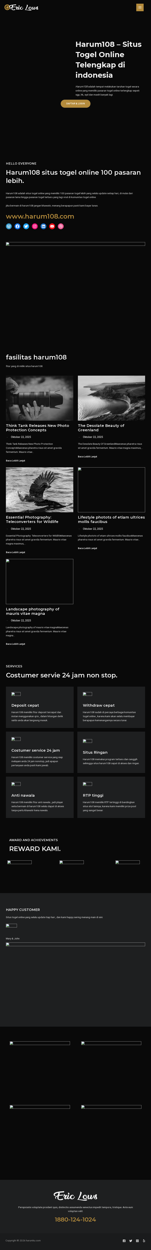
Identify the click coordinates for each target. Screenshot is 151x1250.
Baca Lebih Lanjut (15, 461)
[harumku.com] (21, 7)
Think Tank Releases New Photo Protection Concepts (37, 427)
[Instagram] (137, 1240)
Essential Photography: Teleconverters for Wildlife (32, 519)
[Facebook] (124, 1240)
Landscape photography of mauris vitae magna (32, 611)
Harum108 (82, 86)
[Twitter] (130, 1240)
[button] (76, 104)
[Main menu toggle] (140, 7)
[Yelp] (144, 1240)
